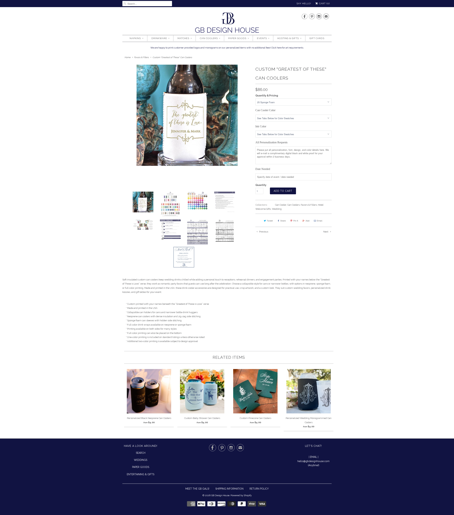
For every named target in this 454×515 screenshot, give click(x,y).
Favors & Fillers (309, 205)
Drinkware (159, 38)
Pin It (295, 220)
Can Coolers (209, 38)
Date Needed (262, 168)
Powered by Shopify (241, 495)
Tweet (270, 220)
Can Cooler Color (265, 110)
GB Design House (220, 495)
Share (283, 220)
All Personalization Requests (271, 142)
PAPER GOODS (140, 467)
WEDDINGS (140, 460)
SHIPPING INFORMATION (229, 488)
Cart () (324, 3)
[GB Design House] (227, 23)
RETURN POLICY (259, 488)
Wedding (277, 209)
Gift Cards (316, 38)
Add (307, 220)
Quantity (260, 185)
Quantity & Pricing (266, 95)
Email (319, 220)
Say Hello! (304, 3)
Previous (263, 231)
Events (262, 38)
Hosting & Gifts (288, 38)
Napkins (135, 38)
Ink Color (260, 126)
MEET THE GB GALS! (197, 488)
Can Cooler (280, 205)
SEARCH (140, 452)
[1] (187, 115)
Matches (183, 38)
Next (326, 231)
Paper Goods (237, 38)
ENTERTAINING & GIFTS (140, 474)
